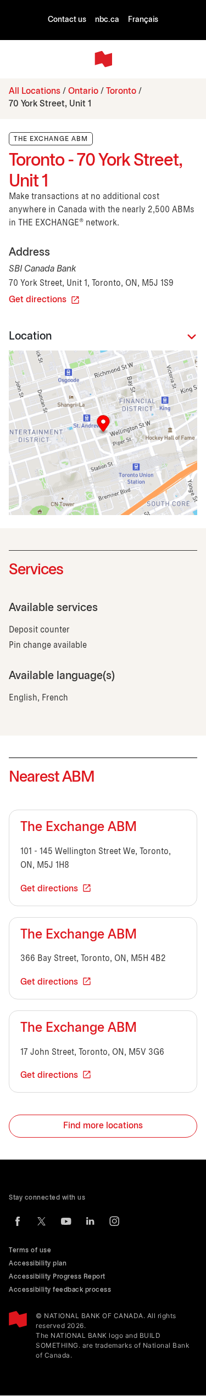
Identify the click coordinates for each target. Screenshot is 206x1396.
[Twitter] (42, 1221)
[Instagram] (114, 1221)
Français (143, 20)
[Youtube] (66, 1221)
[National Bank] (103, 59)
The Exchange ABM (78, 828)
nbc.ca (107, 20)
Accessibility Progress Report (57, 1277)
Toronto (121, 91)
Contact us (67, 20)
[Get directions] (103, 433)
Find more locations (103, 1126)
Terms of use (30, 1250)
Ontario (83, 91)
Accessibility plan (37, 1264)
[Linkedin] (90, 1221)
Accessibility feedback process (60, 1290)
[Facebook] (17, 1221)
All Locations (34, 91)
